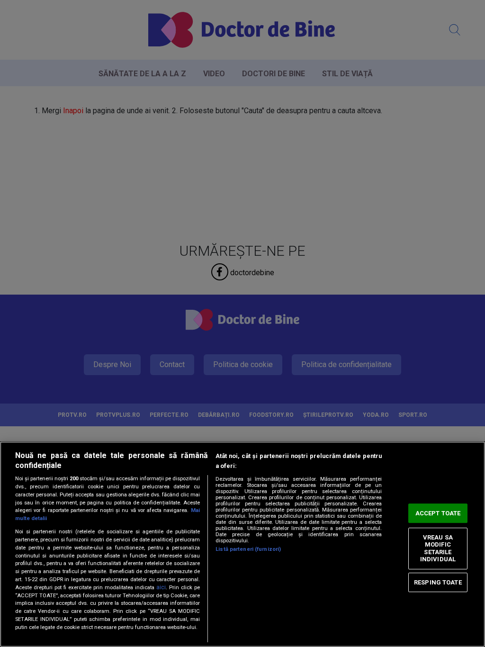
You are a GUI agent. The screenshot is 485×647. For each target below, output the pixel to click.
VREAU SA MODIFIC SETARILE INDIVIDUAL (438, 548)
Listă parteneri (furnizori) (248, 549)
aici (161, 587)
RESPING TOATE (438, 582)
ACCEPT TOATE (438, 513)
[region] (242, 544)
